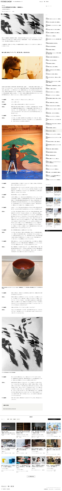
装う (47, 452)
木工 (43, 436)
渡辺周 (60, 436)
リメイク (49, 454)
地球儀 (55, 436)
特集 (44, 1)
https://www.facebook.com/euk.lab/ (9, 408)
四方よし (25, 436)
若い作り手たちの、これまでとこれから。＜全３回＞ (57, 194)
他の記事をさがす (48, 230)
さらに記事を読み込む (31, 476)
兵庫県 (2, 11)
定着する (18, 451)
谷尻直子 (14, 434)
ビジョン (28, 436)
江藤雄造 (13, 11)
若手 (19, 436)
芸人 (55, 454)
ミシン (51, 454)
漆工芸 (4, 11)
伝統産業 (7, 11)
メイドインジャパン (49, 436)
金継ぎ (2, 434)
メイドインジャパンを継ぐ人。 (57, 205)
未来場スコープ (3, 451)
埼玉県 (57, 436)
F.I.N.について (41, 1)
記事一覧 (47, 1)
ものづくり (9, 11)
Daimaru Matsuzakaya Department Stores (53, 487)
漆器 (3, 434)
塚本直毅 (59, 454)
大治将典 (12, 434)
